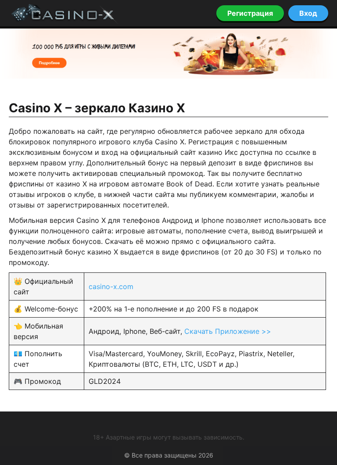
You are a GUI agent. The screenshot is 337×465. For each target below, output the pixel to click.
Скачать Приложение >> (227, 331)
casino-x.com (111, 286)
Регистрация (250, 13)
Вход (308, 13)
